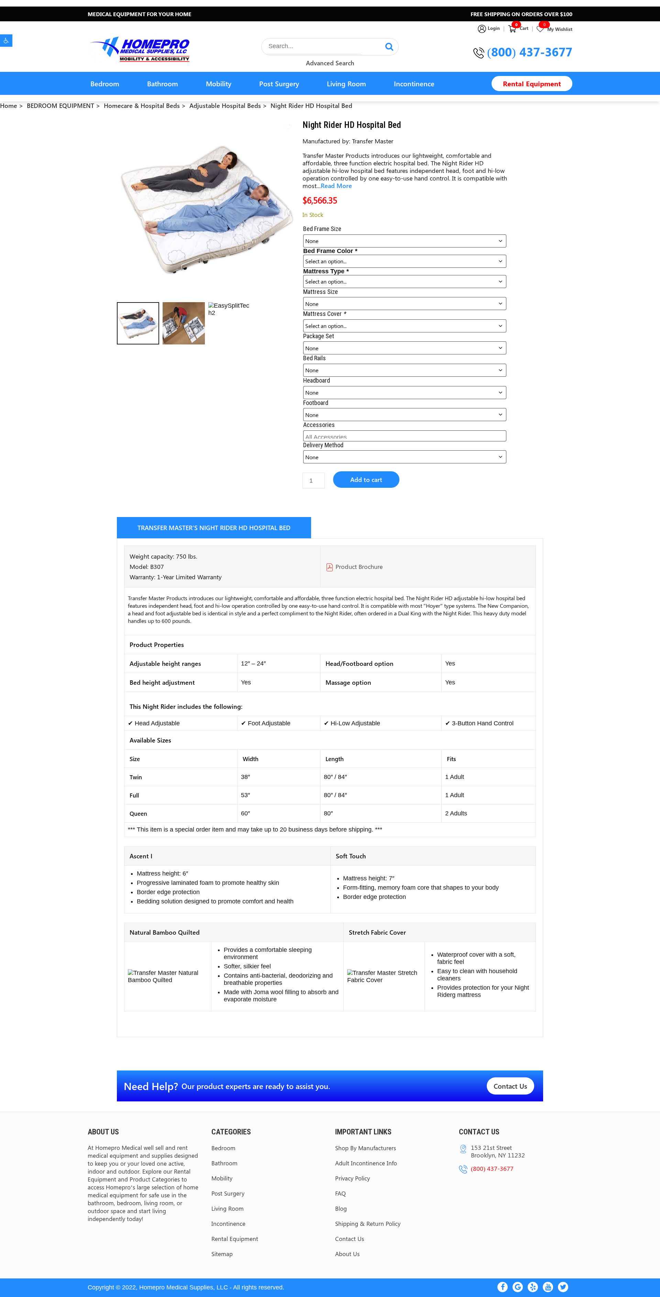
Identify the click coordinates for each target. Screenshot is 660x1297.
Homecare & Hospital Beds (142, 105)
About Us (347, 1253)
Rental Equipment (532, 83)
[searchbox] (405, 435)
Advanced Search (330, 63)
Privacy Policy (352, 1178)
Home (8, 105)
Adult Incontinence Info (366, 1163)
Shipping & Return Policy (367, 1223)
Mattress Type (326, 271)
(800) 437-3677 (529, 51)
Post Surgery (279, 83)
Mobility (218, 83)
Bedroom (104, 83)
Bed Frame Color (330, 251)
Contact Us (510, 1085)
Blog (341, 1208)
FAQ (340, 1193)
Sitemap (222, 1253)
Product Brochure (359, 566)
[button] (6, 40)
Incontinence (414, 83)
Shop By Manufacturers (365, 1148)
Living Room (346, 83)
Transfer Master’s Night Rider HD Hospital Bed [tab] (214, 528)
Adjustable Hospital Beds (225, 105)
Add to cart (366, 479)
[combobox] (404, 435)
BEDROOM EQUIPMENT (60, 105)
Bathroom (162, 83)
